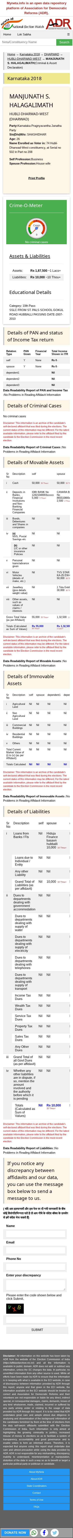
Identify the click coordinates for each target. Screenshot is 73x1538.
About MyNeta (36, 1472)
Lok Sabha (24, 34)
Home (7, 34)
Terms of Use (36, 1500)
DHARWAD (51, 54)
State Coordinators (37, 1486)
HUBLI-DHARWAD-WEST (24, 58)
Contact (37, 1493)
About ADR (36, 1479)
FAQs (36, 1506)
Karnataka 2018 (30, 54)
